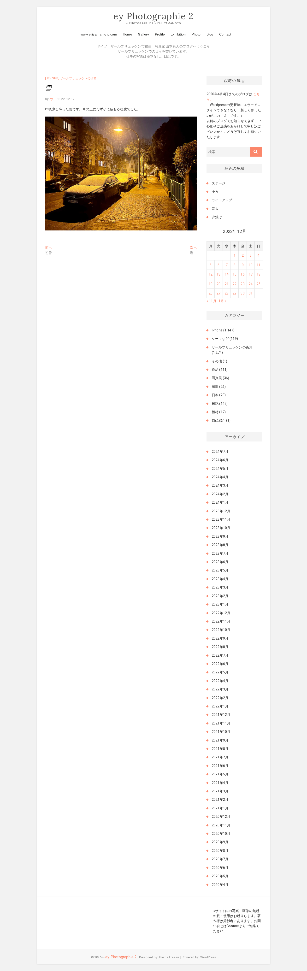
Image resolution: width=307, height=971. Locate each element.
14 (227, 274)
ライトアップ (222, 200)
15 (234, 274)
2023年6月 (220, 562)
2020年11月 (221, 825)
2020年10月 (221, 834)
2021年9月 (220, 740)
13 (218, 274)
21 (227, 284)
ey (51, 99)
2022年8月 (220, 647)
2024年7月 (220, 451)
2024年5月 (220, 469)
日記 (215, 404)
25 (258, 284)
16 (242, 274)
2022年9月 (220, 638)
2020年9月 (220, 842)
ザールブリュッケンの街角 (78, 78)
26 (211, 293)
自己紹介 (218, 420)
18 (258, 274)
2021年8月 (220, 749)
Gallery (143, 34)
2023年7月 (220, 553)
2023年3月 (220, 587)
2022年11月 (221, 621)
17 (251, 274)
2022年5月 (220, 672)
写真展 (217, 378)
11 (258, 265)
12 (211, 274)
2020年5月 (220, 876)
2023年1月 (220, 604)
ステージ (218, 183)
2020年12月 (221, 816)
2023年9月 (220, 536)
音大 (215, 209)
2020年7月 (220, 859)
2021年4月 (220, 783)
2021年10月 (221, 732)
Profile (160, 34)
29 (234, 293)
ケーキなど (220, 339)
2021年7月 (220, 757)
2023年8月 (220, 545)
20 (218, 284)
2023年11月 (221, 519)
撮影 (215, 386)
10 (251, 265)
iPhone (52, 78)
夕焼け (217, 217)
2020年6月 (220, 868)
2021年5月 (220, 774)
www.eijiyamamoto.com (99, 34)
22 (234, 284)
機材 (215, 412)
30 (242, 293)
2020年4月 (220, 885)
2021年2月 (220, 799)
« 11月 (211, 301)
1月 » (222, 301)
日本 (215, 395)
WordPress (208, 957)
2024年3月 (220, 485)
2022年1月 (220, 706)
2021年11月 (221, 723)
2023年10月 (221, 528)
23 (242, 284)
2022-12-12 (66, 99)
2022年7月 (220, 655)
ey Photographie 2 (153, 16)
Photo (196, 34)
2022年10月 (221, 630)
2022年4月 (220, 681)
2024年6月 (220, 460)
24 (251, 284)
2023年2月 (220, 596)
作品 (215, 369)
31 (251, 293)
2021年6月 (220, 766)
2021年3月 (220, 791)
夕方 (215, 192)
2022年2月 (220, 698)
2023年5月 (220, 570)
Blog (210, 34)
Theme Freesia (169, 957)
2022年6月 (220, 664)
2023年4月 (220, 579)
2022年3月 (220, 689)
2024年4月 (220, 477)
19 (211, 284)
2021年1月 (220, 808)
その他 (217, 361)
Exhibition (178, 34)
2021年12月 (221, 715)
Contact (225, 34)
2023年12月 (221, 511)
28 (227, 293)
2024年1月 (220, 502)
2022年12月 (221, 613)
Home (127, 34)
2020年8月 (220, 851)
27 (218, 293)
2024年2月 (220, 494)
